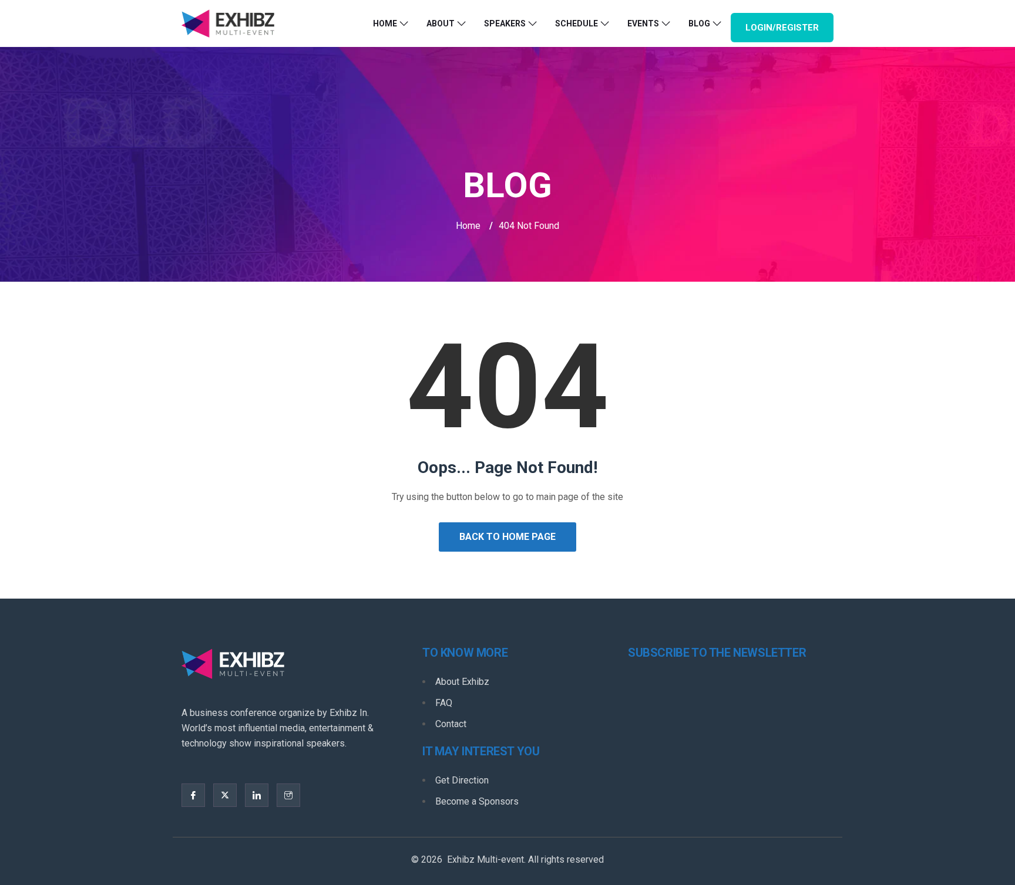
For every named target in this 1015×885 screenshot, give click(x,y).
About (440, 23)
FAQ (443, 702)
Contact (450, 723)
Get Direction (462, 780)
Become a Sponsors (477, 801)
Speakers (505, 23)
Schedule (576, 23)
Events (643, 23)
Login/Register (782, 27)
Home (385, 23)
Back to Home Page (507, 536)
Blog (699, 23)
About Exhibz (462, 681)
